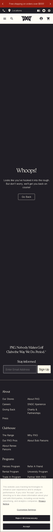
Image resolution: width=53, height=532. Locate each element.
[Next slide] (50, 4)
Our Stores (8, 398)
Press (5, 418)
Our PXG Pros (9, 440)
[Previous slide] (2, 4)
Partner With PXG (36, 476)
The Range (8, 435)
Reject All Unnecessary (26, 518)
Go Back (26, 196)
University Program (37, 471)
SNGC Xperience (36, 404)
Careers (6, 404)
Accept (26, 526)
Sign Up (44, 369)
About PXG (33, 398)
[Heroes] (43, 10)
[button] (48, 19)
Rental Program (10, 471)
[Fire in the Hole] (38, 10)
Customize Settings (26, 509)
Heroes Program (11, 466)
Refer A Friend (35, 466)
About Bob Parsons (37, 440)
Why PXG (32, 435)
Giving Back (8, 409)
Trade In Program (11, 476)
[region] (26, 505)
